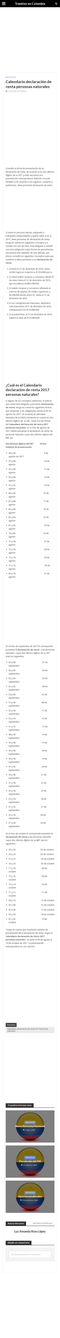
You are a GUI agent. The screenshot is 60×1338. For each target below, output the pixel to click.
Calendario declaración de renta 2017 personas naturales (27, 1030)
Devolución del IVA (30, 1161)
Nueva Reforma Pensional (30, 1126)
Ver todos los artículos (42, 1223)
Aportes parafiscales (30, 1196)
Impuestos (11, 77)
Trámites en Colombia (30, 3)
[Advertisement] (30, 40)
